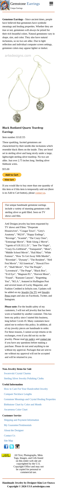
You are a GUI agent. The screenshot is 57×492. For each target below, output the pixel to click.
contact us (40, 192)
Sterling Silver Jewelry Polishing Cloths (24, 378)
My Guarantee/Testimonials (18, 425)
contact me (45, 339)
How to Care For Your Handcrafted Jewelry (26, 389)
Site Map (8, 440)
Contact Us (9, 435)
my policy (30, 339)
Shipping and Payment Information (21, 420)
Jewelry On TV (29, 292)
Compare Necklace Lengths (18, 394)
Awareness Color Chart (15, 409)
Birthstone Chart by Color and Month (22, 404)
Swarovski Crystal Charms (17, 373)
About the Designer (14, 430)
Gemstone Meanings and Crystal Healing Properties (30, 399)
